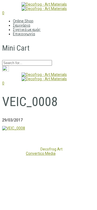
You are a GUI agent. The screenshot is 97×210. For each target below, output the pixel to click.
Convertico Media (41, 153)
